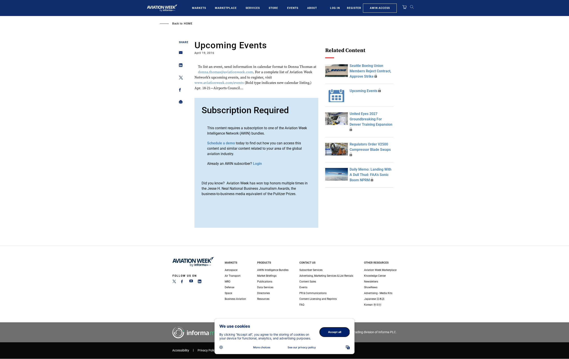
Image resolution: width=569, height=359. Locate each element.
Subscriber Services (311, 270)
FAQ (301, 304)
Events (292, 8)
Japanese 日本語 (374, 299)
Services (253, 8)
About (312, 8)
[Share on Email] (179, 54)
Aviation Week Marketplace (380, 270)
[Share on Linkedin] (179, 66)
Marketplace (226, 8)
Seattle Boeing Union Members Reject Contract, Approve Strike (370, 71)
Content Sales (307, 281)
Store (273, 8)
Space (228, 293)
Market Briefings (266, 275)
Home (188, 23)
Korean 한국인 (372, 304)
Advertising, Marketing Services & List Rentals (326, 275)
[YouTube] (191, 282)
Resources (263, 299)
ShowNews (370, 287)
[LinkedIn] (199, 282)
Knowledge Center (375, 275)
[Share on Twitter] (179, 78)
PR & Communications (313, 293)
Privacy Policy (207, 350)
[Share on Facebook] (179, 90)
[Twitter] (174, 282)
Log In (335, 8)
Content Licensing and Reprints (318, 299)
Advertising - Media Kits (378, 293)
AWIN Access (380, 8)
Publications (264, 281)
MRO (227, 281)
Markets (199, 8)
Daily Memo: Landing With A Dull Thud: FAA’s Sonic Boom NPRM (370, 174)
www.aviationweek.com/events (219, 83)
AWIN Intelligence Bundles (273, 270)
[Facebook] (182, 282)
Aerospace (231, 270)
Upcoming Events (363, 91)
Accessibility (180, 350)
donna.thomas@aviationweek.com (225, 72)
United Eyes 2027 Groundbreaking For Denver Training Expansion (371, 119)
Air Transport (232, 275)
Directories (263, 293)
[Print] (179, 103)
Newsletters (371, 281)
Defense (229, 287)
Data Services (265, 287)
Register (354, 8)
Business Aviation (235, 299)
